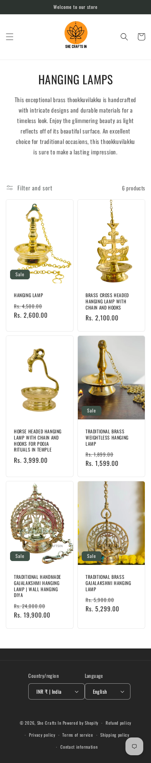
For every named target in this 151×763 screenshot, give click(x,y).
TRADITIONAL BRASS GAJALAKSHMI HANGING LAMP (108, 583)
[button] (9, 36)
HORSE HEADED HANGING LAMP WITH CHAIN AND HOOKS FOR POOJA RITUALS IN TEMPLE (38, 440)
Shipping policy (114, 735)
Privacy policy (42, 735)
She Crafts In (49, 723)
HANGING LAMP (28, 295)
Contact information (79, 747)
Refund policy (118, 723)
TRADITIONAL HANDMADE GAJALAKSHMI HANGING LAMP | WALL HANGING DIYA (37, 586)
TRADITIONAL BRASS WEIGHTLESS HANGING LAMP (107, 437)
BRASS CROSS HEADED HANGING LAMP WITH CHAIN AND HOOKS (107, 301)
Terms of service (77, 735)
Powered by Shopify (81, 723)
